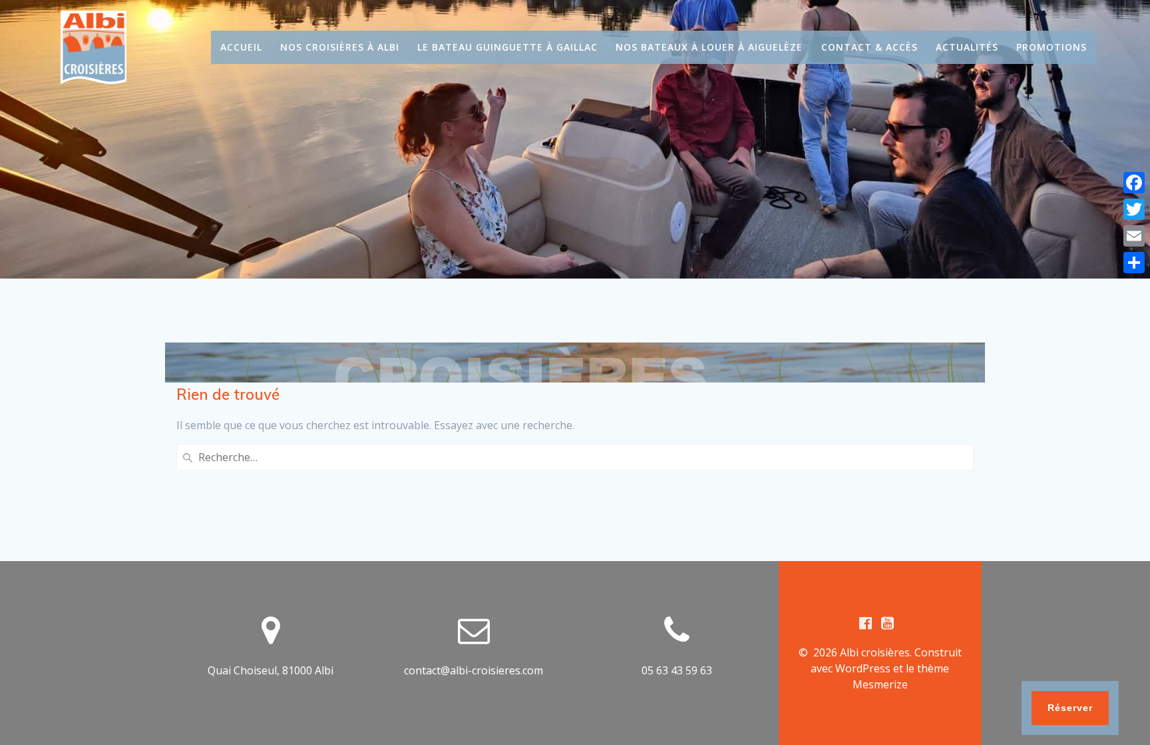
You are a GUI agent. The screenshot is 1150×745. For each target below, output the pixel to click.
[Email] (1134, 236)
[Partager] (1134, 262)
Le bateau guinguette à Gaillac (507, 47)
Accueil (241, 47)
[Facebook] (1134, 182)
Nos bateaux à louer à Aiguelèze (709, 47)
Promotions (1051, 47)
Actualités (967, 47)
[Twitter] (1134, 209)
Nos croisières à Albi (339, 47)
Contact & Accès (869, 47)
